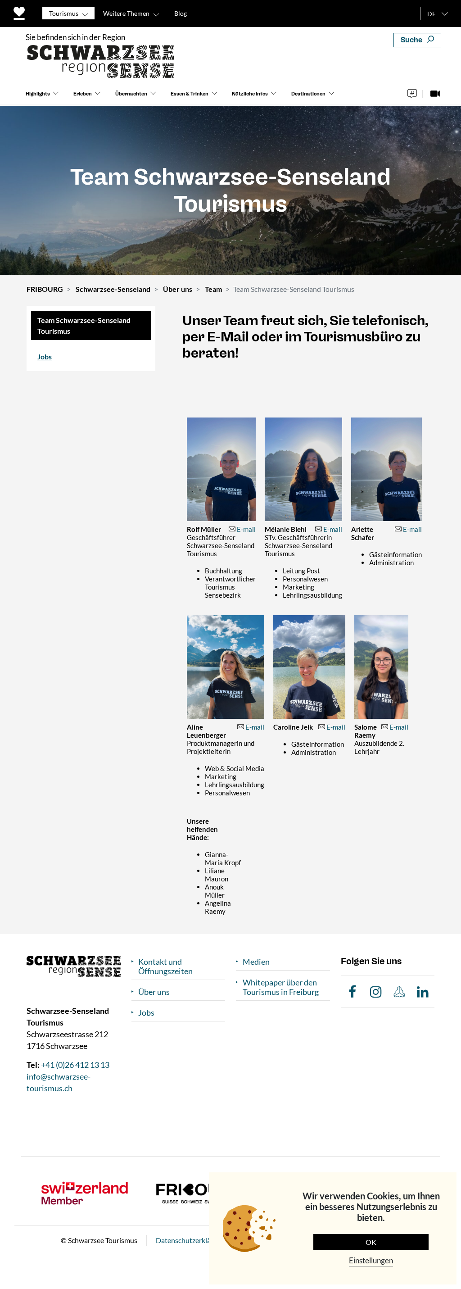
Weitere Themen (126, 13)
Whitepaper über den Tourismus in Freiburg (281, 987)
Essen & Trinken (189, 94)
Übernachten (131, 94)
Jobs (44, 356)
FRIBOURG (45, 289)
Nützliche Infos (250, 94)
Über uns (177, 289)
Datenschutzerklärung (190, 1240)
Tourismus (63, 13)
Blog (180, 13)
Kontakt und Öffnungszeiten (165, 966)
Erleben (82, 94)
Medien (256, 962)
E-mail (246, 529)
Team (213, 289)
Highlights (38, 94)
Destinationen (308, 94)
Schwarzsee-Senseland (113, 289)
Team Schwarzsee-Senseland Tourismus (84, 325)
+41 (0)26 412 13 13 (75, 1065)
